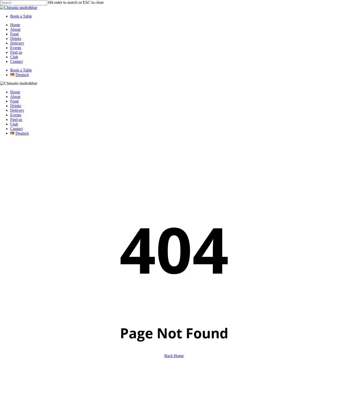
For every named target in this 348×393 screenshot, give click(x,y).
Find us (16, 119)
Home (15, 92)
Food (14, 101)
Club (14, 124)
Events (15, 115)
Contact (16, 129)
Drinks (15, 106)
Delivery (17, 110)
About (15, 96)
